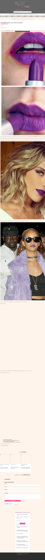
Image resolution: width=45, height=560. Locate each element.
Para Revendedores (30, 14)
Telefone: (5, 489)
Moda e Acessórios (15, 14)
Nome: (5, 483)
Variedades (25, 14)
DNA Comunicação (24, 554)
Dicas (6, 464)
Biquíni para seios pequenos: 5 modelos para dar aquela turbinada (22, 541)
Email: (5, 486)
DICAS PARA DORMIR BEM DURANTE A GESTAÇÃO (25, 468)
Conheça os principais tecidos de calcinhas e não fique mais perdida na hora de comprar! (22, 537)
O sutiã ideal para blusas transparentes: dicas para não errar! (22, 545)
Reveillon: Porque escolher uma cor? (4, 468)
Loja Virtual (35, 14)
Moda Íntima (10, 14)
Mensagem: (6, 493)
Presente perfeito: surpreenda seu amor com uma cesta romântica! (22, 530)
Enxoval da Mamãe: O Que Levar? (15, 468)
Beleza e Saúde (20, 14)
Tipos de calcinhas (20, 533)
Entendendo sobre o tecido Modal (22, 547)
